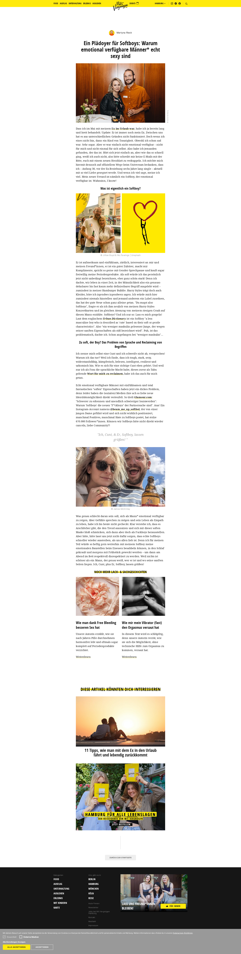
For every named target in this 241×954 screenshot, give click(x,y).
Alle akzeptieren (16, 947)
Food (56, 879)
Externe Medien (31, 937)
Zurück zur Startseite (120, 858)
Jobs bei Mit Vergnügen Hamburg (99, 912)
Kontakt (91, 917)
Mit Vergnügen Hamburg (120, 6)
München (93, 888)
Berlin (91, 879)
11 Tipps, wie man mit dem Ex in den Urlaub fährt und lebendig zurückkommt (121, 752)
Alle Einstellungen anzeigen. (14, 942)
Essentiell (12, 937)
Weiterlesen (83, 656)
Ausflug (58, 884)
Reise (91, 898)
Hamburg (93, 884)
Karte (57, 907)
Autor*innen (93, 903)
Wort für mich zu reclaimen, (105, 373)
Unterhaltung (61, 888)
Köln (91, 893)
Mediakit (92, 921)
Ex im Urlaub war (123, 128)
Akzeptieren (42, 947)
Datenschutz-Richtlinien (183, 933)
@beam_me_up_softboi (125, 409)
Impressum (93, 925)
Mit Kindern (60, 903)
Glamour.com (143, 397)
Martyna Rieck (124, 32)
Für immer (175, 906)
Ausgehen (59, 893)
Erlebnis (58, 898)
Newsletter (93, 907)
